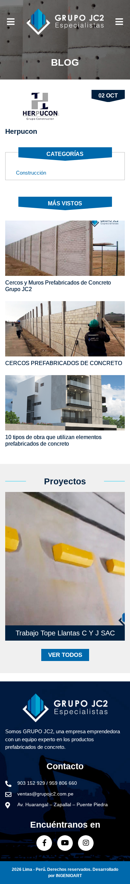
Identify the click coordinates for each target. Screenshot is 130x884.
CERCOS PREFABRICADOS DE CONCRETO (63, 363)
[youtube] (65, 843)
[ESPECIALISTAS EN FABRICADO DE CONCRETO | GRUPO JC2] (65, 22)
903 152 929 (31, 783)
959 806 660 (63, 783)
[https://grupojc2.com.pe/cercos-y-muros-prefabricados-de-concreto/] (65, 248)
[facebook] (44, 843)
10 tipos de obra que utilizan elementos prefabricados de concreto (53, 440)
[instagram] (86, 843)
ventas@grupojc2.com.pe (45, 794)
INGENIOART (69, 875)
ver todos (65, 655)
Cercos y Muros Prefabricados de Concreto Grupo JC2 (58, 286)
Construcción (31, 173)
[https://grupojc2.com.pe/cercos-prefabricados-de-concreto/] (65, 328)
